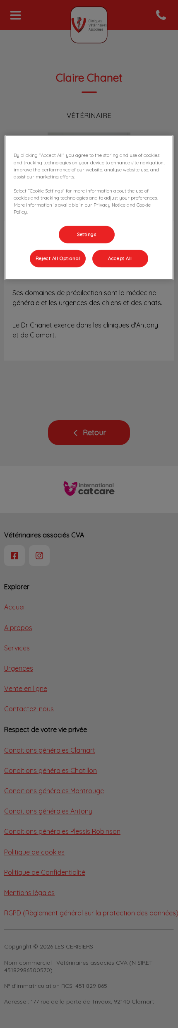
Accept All (120, 258)
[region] (89, 207)
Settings (86, 234)
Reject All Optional (58, 258)
